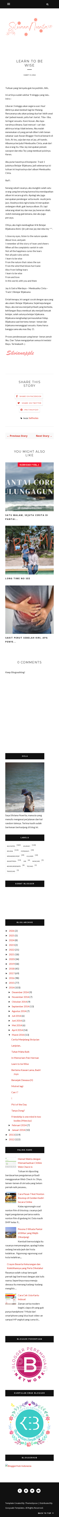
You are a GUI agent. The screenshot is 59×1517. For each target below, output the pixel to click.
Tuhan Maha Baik (20, 1051)
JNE (24, 861)
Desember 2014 (20, 992)
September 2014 (20, 1006)
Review (10, 851)
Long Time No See (17, 578)
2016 (11, 978)
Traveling (11, 871)
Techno (30, 866)
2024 (11, 940)
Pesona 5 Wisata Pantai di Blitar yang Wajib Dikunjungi (30, 1233)
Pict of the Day (19, 1104)
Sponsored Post (13, 856)
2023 (11, 944)
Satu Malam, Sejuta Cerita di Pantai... (26, 517)
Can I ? (14, 1092)
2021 (11, 954)
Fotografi (25, 851)
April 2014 (17, 1030)
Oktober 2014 (19, 1001)
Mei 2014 (17, 1025)
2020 (11, 959)
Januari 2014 (18, 1129)
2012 (11, 1139)
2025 (11, 935)
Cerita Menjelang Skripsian (25, 1039)
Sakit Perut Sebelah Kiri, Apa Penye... (26, 639)
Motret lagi (17, 1086)
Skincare (36, 861)
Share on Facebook (30, 396)
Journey (26, 846)
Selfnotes (33, 418)
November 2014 (20, 996)
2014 (11, 987)
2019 (11, 963)
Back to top (45, 1513)
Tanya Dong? (18, 1110)
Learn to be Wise (20, 1063)
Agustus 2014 (19, 1011)
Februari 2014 (19, 1125)
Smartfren (11, 861)
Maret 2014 (18, 1034)
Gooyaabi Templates (15, 1507)
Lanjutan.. (16, 1045)
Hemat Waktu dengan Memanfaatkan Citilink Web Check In (30, 1162)
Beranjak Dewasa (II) (22, 1080)
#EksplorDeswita (14, 866)
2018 (11, 968)
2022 (11, 949)
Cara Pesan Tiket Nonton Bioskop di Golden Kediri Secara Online (31, 1197)
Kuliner (30, 856)
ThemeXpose (31, 1503)
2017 (11, 973)
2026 (11, 930)
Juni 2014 (17, 1020)
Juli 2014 (16, 1015)
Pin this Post (32, 410)
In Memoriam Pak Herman (25, 1057)
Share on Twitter (31, 403)
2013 (11, 1134)
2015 (11, 982)
